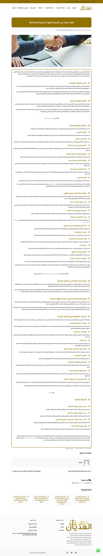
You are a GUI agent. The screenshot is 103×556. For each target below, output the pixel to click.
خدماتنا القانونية (50, 8)
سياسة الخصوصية (32, 524)
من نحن (68, 8)
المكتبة (40, 8)
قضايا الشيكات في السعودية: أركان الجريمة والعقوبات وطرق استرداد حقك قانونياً (82, 499)
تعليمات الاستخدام (32, 530)
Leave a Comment (79, 448)
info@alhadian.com (84, 1)
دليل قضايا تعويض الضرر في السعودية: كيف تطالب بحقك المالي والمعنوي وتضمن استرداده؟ (62, 500)
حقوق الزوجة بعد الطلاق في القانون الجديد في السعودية (27, 471)
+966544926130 (93, 1)
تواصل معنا (32, 8)
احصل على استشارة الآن (22, 8)
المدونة (14, 8)
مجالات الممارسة (61, 8)
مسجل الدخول (81, 483)
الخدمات (62, 527)
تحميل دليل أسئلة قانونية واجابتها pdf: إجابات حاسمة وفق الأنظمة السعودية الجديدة (25, 534)
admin (80, 462)
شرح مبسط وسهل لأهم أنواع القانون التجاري (79, 471)
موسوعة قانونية (68, 448)
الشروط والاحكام (33, 527)
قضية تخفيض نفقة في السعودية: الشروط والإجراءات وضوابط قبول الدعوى (20, 499)
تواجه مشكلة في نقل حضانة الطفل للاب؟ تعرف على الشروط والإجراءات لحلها (41, 499)
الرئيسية (74, 8)
